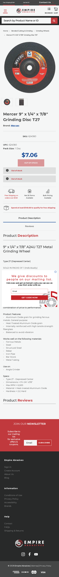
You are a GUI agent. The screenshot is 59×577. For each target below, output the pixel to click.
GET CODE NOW (29, 298)
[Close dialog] (55, 272)
